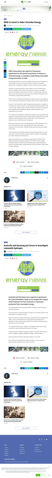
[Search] (47, 2)
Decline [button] (43, 475)
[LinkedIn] (5, 62)
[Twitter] (5, 68)
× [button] (49, 466)
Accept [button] (38, 475)
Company (22, 445)
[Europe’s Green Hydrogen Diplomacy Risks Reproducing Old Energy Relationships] (14, 216)
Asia (11, 15)
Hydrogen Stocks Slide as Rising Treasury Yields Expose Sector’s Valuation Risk (36, 204)
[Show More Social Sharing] (32, 29)
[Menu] (5, 2)
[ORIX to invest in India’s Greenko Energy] (26, 45)
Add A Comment (26, 232)
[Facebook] (5, 76)
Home (9, 15)
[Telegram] (5, 74)
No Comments (31, 25)
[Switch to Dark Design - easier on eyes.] (45, 2)
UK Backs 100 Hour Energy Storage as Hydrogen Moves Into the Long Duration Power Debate (13, 205)
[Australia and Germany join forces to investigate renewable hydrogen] (26, 271)
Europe (5, 242)
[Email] (5, 71)
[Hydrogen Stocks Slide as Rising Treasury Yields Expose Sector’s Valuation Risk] (37, 196)
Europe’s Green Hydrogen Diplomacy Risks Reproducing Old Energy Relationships (13, 224)
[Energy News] (26, 2)
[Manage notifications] (49, 475)
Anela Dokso (10, 25)
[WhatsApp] (5, 65)
